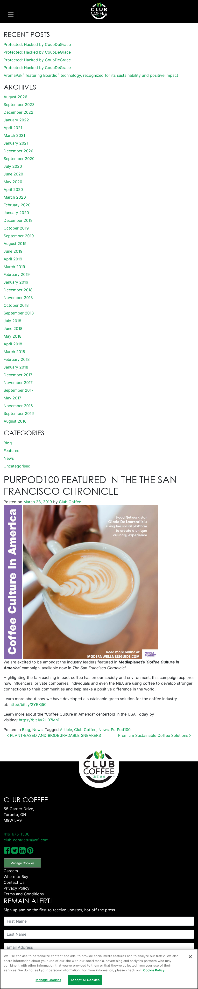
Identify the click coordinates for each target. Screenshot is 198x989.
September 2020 (19, 158)
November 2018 (18, 297)
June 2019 (13, 251)
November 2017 (18, 382)
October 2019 (16, 228)
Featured (12, 450)
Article (66, 729)
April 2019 (13, 259)
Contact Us (14, 882)
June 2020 (13, 174)
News (9, 458)
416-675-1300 (16, 834)
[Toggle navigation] (10, 14)
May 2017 (12, 398)
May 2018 (12, 336)
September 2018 (19, 313)
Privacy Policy (16, 888)
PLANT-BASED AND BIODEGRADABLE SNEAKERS (55, 735)
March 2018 (14, 351)
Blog (8, 442)
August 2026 (15, 96)
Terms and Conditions (24, 893)
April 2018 (13, 343)
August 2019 (15, 243)
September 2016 (19, 413)
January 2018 (16, 367)
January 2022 (16, 120)
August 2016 (15, 421)
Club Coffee (69, 501)
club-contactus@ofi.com (26, 839)
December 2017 (18, 374)
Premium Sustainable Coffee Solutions (153, 735)
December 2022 (18, 112)
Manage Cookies (22, 863)
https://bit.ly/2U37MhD (40, 719)
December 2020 (18, 150)
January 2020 (16, 212)
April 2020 (13, 189)
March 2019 (14, 266)
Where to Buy (16, 876)
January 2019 (16, 282)
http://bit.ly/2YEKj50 (28, 704)
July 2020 (13, 166)
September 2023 (19, 104)
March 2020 (15, 197)
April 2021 (13, 127)
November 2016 (18, 405)
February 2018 (17, 359)
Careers (11, 870)
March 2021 (14, 135)
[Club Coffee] (99, 10)
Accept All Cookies (85, 980)
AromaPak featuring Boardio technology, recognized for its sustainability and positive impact (91, 75)
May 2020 (13, 181)
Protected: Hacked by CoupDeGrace (37, 44)
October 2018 (16, 305)
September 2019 (19, 235)
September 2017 (19, 390)
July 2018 (12, 320)
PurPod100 (121, 729)
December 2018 (18, 289)
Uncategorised (17, 466)
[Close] (190, 956)
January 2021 (16, 143)
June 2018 (13, 328)
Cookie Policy (154, 970)
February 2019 (17, 274)
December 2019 (18, 220)
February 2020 (17, 204)
